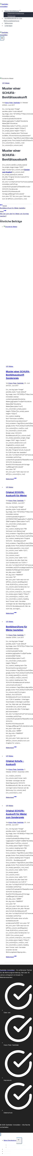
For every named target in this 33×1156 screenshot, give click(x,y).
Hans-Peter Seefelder (12, 103)
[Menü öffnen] (2, 38)
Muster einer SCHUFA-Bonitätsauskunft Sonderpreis (18, 374)
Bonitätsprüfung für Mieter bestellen (12, 207)
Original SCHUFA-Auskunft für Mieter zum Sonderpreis (16, 814)
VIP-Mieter (6, 83)
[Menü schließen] (0, 1134)
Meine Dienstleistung (10, 1140)
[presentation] (18, 294)
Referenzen (9, 23)
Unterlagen (8, 26)
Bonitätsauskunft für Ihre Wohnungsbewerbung (13, 19)
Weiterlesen (11, 479)
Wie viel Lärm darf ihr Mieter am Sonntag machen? (14, 214)
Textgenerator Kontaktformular (15, 13)
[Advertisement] (16, 57)
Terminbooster (11, 16)
